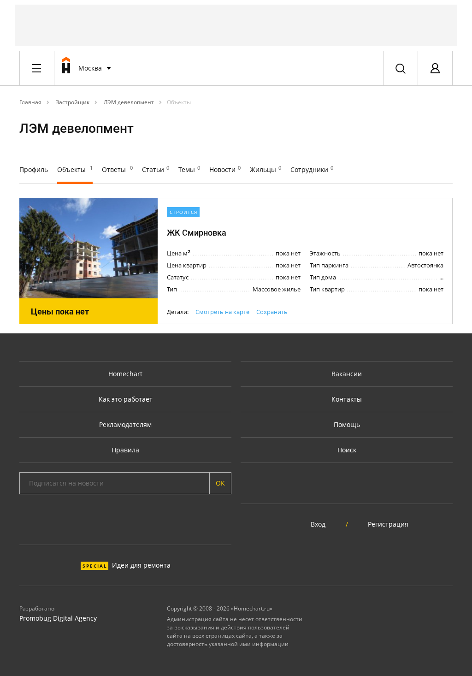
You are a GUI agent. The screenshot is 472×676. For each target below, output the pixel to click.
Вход (318, 524)
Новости (225, 169)
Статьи (155, 169)
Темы (189, 169)
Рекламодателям (125, 424)
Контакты (346, 399)
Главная (30, 102)
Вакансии (346, 373)
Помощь (347, 424)
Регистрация (388, 524)
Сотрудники (311, 169)
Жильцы (265, 169)
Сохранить (272, 312)
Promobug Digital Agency (58, 618)
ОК (220, 483)
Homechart (125, 373)
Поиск (346, 449)
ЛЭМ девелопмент (128, 102)
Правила (125, 449)
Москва (90, 68)
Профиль (33, 169)
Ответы (117, 169)
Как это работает (126, 399)
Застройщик (71, 102)
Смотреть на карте (222, 312)
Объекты (179, 102)
